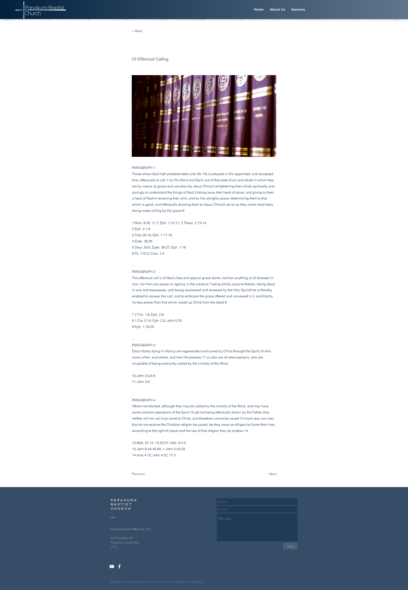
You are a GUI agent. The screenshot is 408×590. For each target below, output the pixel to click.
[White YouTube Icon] (112, 566)
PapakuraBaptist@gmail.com (130, 529)
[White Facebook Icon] (119, 566)
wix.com (197, 582)
